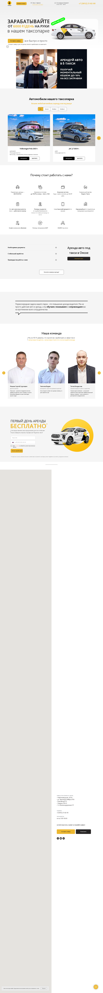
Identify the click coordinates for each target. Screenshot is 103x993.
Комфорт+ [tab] (62, 109)
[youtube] (61, 838)
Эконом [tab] (47, 109)
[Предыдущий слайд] (3, 372)
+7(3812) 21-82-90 (62, 813)
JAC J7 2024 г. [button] (74, 149)
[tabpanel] (51, 139)
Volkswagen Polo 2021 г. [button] (29, 149)
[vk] (58, 838)
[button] (15, 41)
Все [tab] (40, 109)
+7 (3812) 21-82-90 (87, 3)
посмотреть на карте (37, 4)
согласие (17, 445)
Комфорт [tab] (54, 109)
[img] (9, 3)
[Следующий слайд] (99, 138)
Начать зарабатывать (17, 450)
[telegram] (64, 838)
